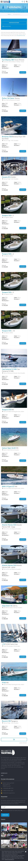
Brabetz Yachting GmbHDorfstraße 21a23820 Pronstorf (8, 785)
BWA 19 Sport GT (9, 486)
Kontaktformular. (21, 35)
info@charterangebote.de (9, 793)
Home (9, 14)
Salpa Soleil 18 (9, 606)
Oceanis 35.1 (9, 177)
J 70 (10, 644)
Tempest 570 (8, 410)
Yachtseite (22, 72)
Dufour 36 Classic (11, 98)
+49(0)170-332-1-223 (8, 790)
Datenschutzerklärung (15, 810)
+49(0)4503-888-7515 (8, 788)
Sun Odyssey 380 (13, 60)
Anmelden (5, 815)
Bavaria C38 (10, 721)
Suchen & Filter (7, 26)
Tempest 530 (8, 215)
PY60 (5, 682)
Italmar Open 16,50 (10, 448)
